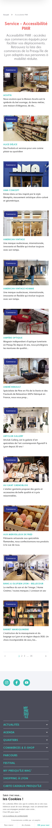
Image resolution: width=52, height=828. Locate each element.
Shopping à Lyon (15, 778)
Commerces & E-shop (18, 747)
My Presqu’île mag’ (17, 770)
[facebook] (16, 682)
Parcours (10, 755)
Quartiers (10, 740)
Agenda (9, 732)
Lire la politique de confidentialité (15, 816)
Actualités (11, 724)
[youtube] (26, 682)
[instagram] (6, 682)
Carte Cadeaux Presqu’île (22, 786)
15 (31, 656)
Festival (9, 763)
